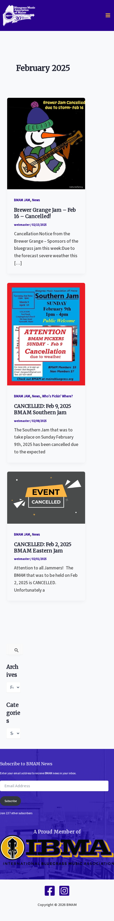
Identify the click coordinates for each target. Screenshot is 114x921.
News (36, 200)
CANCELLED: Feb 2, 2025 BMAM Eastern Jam (42, 547)
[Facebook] (49, 890)
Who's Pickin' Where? (57, 396)
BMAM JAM (22, 200)
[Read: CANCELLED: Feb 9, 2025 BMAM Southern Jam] (46, 333)
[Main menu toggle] (108, 15)
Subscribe (11, 801)
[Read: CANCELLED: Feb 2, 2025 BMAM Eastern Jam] (46, 497)
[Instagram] (64, 890)
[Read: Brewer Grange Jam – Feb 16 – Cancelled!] (46, 143)
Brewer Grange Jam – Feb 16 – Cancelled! (45, 213)
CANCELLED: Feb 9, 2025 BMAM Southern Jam (42, 409)
